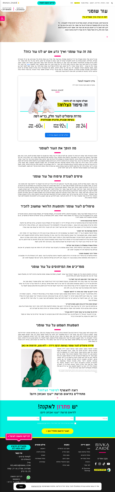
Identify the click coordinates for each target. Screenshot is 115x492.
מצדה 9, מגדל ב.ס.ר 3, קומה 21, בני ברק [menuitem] (19, 470)
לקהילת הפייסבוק (100, 470)
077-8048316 (7, 9)
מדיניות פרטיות (36, 486)
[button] (2, 18)
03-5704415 (26, 459)
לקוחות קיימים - (24, 457)
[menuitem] (108, 3)
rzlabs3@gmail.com (20, 465)
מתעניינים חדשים (18, 446)
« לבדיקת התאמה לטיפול (19, 436)
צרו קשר (18, 453)
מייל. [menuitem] (20, 464)
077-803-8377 (18, 448)
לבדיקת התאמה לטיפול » (47, 3)
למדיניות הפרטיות (41, 423)
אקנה (28, 64)
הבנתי (21, 486)
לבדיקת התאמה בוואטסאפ (16, 478)
